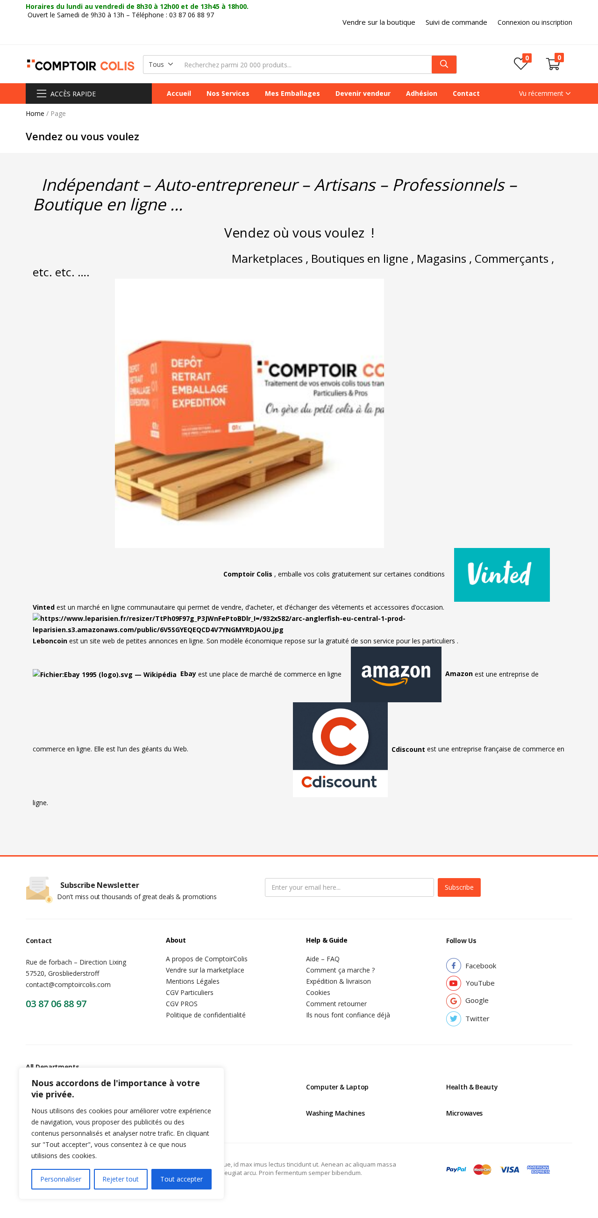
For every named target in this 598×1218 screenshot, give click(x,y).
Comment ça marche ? (340, 970)
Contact (466, 93)
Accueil (179, 93)
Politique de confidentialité (206, 1014)
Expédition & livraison (338, 981)
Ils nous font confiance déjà (348, 1014)
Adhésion (421, 93)
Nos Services (227, 93)
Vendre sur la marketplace (205, 970)
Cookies (318, 992)
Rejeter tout (120, 1179)
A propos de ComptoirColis (207, 958)
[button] (378, 22)
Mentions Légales (193, 981)
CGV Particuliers (190, 992)
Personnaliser (60, 1179)
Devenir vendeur (363, 93)
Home (35, 113)
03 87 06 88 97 (56, 1003)
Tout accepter (181, 1179)
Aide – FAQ (323, 958)
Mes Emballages (292, 93)
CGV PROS (182, 1003)
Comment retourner (336, 1003)
